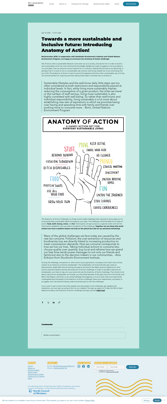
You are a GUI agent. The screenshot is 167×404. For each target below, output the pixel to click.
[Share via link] (59, 302)
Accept (157, 400)
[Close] (164, 400)
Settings (147, 400)
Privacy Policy (90, 400)
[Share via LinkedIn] (54, 302)
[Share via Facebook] (42, 302)
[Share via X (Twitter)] (48, 302)
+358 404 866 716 (60, 368)
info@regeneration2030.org (64, 366)
